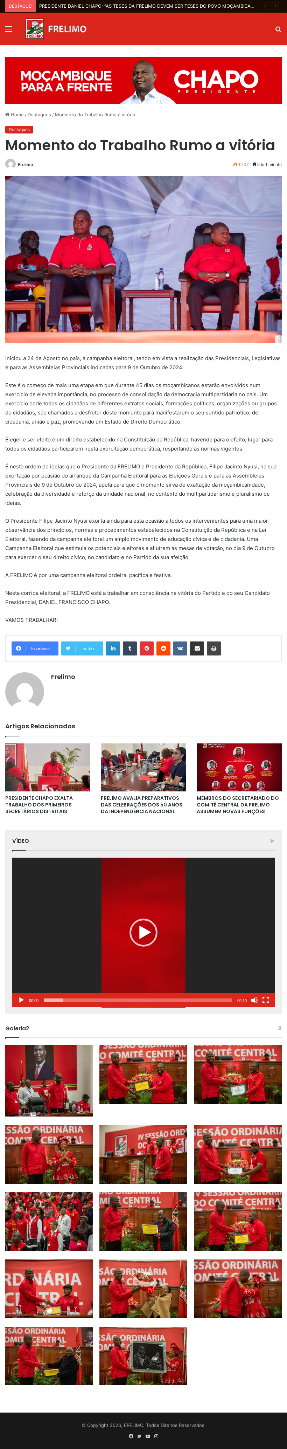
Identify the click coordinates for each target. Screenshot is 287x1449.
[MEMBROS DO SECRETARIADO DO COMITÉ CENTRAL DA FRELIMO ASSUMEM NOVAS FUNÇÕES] (239, 767)
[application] (143, 933)
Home (16, 114)
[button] (144, 933)
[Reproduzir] (21, 1000)
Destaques (39, 114)
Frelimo (25, 164)
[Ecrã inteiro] (265, 1000)
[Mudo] (254, 1000)
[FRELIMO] (56, 29)
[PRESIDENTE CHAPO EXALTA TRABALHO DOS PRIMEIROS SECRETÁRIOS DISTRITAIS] (47, 767)
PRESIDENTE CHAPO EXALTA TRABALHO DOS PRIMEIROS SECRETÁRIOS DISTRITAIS (39, 805)
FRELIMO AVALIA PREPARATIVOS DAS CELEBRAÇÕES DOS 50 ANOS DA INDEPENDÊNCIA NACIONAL (141, 805)
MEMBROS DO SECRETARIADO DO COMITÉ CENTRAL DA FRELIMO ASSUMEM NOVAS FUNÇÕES (238, 805)
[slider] (138, 1000)
